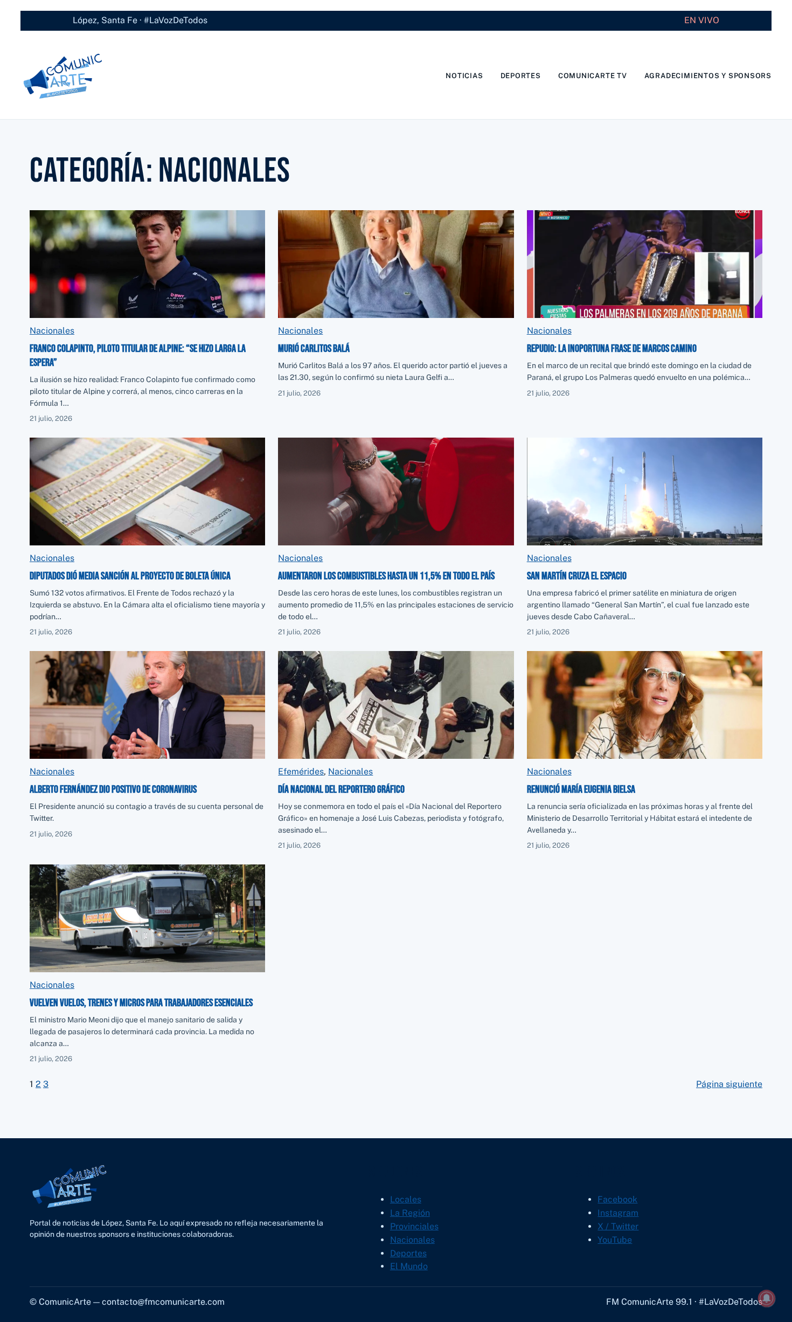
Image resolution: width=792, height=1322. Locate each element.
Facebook (617, 1199)
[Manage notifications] (766, 1298)
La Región (410, 1213)
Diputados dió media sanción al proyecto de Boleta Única (130, 576)
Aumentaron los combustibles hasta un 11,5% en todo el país (386, 576)
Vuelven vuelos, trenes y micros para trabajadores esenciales (141, 1002)
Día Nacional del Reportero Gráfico (341, 789)
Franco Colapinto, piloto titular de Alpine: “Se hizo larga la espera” (138, 355)
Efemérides (301, 771)
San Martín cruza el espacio (577, 576)
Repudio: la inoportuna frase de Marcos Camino (612, 348)
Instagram (618, 1213)
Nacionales (52, 331)
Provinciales (414, 1226)
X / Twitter (618, 1226)
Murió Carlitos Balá (314, 348)
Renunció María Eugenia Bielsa (581, 789)
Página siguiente (729, 1084)
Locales (405, 1199)
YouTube (615, 1240)
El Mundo (409, 1266)
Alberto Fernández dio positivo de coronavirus (113, 789)
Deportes (408, 1253)
